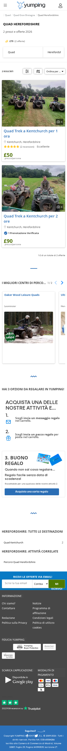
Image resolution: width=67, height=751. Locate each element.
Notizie (37, 603)
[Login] (60, 5)
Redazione (8, 618)
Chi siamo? (8, 603)
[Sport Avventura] (31, 5)
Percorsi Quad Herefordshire (19, 562)
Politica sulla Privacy (14, 622)
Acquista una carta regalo (31, 491)
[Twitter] (36, 737)
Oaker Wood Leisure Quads (21, 295)
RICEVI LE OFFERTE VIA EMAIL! (32, 577)
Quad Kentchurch (13, 542)
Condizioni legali (43, 618)
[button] (60, 282)
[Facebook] (27, 737)
